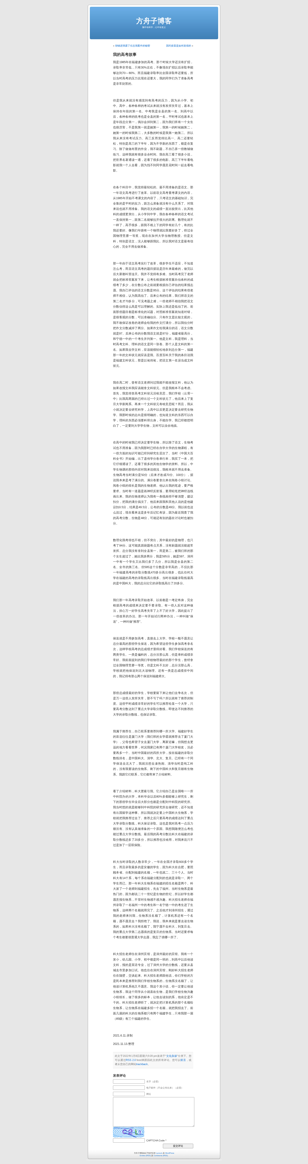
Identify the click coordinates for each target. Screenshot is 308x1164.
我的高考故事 (125, 54)
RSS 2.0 (131, 1059)
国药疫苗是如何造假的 (178, 45)
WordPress (169, 1153)
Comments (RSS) (161, 1156)
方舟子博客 (154, 21)
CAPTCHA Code (155, 1140)
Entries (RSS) (145, 1156)
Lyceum (159, 1153)
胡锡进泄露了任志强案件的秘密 (132, 45)
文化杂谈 (171, 1055)
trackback (142, 1064)
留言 (183, 1059)
